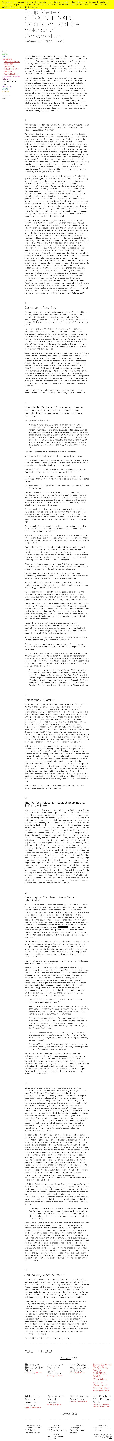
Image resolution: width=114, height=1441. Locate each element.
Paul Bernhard (107, 1436)
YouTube (73, 1433)
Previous (65, 1358)
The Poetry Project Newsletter (12, 62)
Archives (5, 91)
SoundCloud (75, 1430)
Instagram (77, 1427)
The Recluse (9, 66)
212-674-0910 (53, 1427)
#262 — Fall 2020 (39, 1351)
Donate (5, 89)
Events (5, 54)
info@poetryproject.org (57, 1430)
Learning (5, 56)
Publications (7, 59)
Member (60, 1436)
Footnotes (8, 71)
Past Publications (11, 74)
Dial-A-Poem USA (11, 69)
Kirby (110, 1438)
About (4, 51)
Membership (7, 86)
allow (19, 7)
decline (28, 7)
